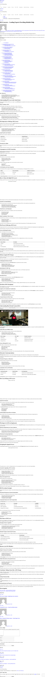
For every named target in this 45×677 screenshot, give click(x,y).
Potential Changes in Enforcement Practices (10, 85)
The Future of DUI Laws (6, 84)
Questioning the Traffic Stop (8, 61)
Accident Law (2, 657)
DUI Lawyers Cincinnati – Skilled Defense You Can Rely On (9, 596)
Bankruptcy (4, 7)
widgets (35, 674)
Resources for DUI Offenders (6, 87)
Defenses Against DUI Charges (6, 60)
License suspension (14, 31)
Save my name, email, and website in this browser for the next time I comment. (12, 642)
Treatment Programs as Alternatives (9, 70)
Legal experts (9, 31)
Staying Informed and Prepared (8, 91)
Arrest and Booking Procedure (8, 57)
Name (1, 637)
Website (1, 640)
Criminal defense (31, 30)
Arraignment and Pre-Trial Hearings (9, 58)
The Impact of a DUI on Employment (7, 75)
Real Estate (32, 7)
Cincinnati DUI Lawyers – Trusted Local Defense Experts (8, 607)
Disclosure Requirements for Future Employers (10, 76)
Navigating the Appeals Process (6, 78)
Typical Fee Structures (7, 73)
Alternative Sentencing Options (6, 69)
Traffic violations (19, 31)
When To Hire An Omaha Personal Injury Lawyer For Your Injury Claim (9, 650)
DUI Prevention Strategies (6, 81)
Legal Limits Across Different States (9, 67)
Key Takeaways (6, 42)
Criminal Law (2, 653)
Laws (1, 7)
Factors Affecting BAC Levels (8, 68)
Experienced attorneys (3, 31)
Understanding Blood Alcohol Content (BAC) (8, 66)
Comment (1, 635)
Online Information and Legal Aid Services (10, 88)
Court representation (26, 30)
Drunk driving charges (37, 30)
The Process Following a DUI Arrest (6, 56)
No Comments (15, 30)
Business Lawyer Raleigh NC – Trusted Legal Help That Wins (7, 663)
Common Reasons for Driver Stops (9, 65)
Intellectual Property (26, 7)
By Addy (8, 30)
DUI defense (43, 30)
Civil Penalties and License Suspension (9, 51)
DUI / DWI (16, 7)
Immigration (21, 7)
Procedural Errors (7, 62)
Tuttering (1, 2)
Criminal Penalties (7, 50)
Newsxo (18, 670)
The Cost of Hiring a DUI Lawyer (7, 72)
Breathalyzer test (20, 30)
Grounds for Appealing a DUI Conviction (10, 79)
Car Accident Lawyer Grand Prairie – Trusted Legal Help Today (8, 659)
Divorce (13, 7)
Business (1, 661)
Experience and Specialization (8, 53)
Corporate (9, 7)
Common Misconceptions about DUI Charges (10, 45)
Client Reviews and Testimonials (8, 54)
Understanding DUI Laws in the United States (8, 44)
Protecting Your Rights (7, 48)
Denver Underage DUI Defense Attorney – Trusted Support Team (10, 618)
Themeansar (22, 670)
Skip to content (2, 0)
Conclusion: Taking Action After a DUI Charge (8, 90)
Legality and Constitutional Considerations (10, 64)
